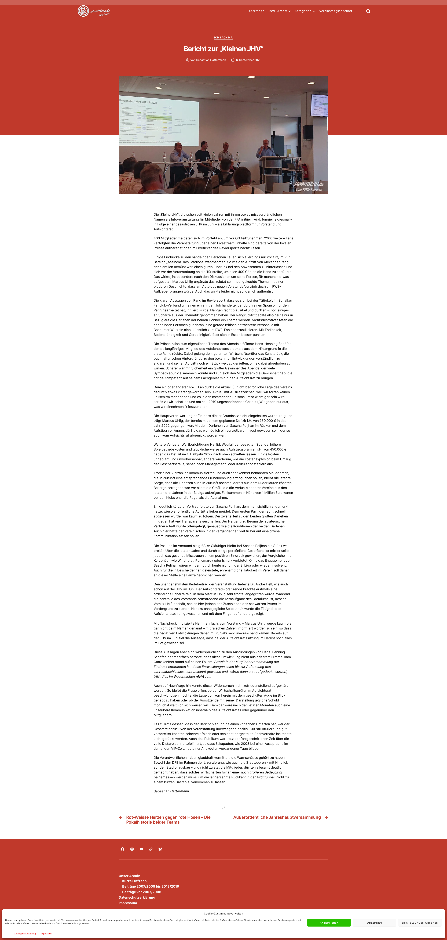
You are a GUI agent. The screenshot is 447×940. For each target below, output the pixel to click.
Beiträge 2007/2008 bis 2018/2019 (150, 886)
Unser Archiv (129, 876)
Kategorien (303, 11)
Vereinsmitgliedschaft (335, 11)
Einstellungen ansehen (420, 922)
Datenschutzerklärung (25, 933)
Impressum (46, 933)
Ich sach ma (223, 37)
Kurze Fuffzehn (134, 881)
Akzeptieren (329, 922)
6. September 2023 (248, 60)
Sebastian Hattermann (211, 60)
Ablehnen (374, 922)
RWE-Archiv (278, 11)
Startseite (256, 11)
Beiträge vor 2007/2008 (141, 892)
